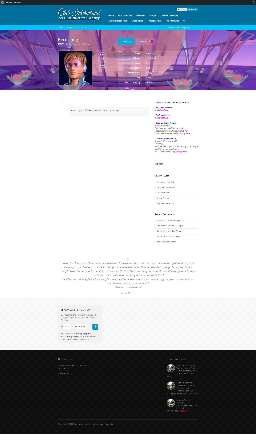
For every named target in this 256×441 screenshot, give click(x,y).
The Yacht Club (172, 20)
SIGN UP (193, 9)
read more (193, 393)
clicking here (181, 151)
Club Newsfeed (125, 15)
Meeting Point (155, 20)
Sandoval (161, 236)
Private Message (102, 66)
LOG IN (182, 9)
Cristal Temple (138, 20)
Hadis (91, 110)
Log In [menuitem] (9, 2)
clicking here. (162, 110)
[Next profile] (197, 27)
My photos (146, 41)
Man (148, 63)
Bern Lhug (83, 28)
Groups (152, 15)
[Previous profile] (193, 27)
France (149, 82)
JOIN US (96, 327)
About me (126, 41)
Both (148, 68)
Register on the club (165, 203)
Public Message (102, 60)
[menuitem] (2, 2)
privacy (69, 336)
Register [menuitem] (18, 2)
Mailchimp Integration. (83, 334)
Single (149, 72)
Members (140, 15)
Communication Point (117, 20)
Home (111, 15)
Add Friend (102, 53)
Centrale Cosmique (169, 15)
